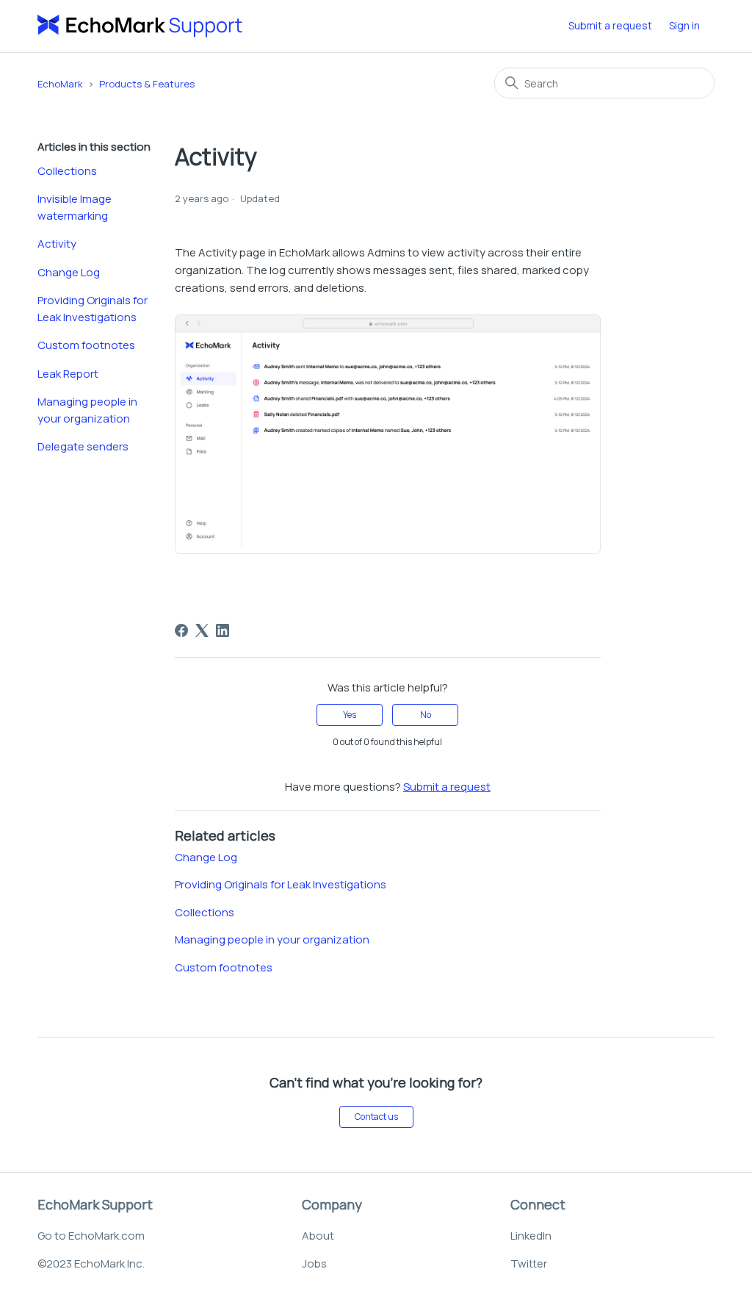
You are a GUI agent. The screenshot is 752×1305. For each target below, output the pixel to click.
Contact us (376, 1116)
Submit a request (610, 25)
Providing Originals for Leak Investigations (92, 308)
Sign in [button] (684, 25)
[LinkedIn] (222, 630)
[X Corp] (202, 630)
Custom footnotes (86, 345)
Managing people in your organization (87, 410)
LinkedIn (531, 1235)
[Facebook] (181, 630)
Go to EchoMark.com (91, 1235)
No (425, 714)
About (318, 1235)
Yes (349, 714)
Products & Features (147, 83)
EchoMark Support (95, 1204)
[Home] (140, 26)
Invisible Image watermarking (74, 207)
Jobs (314, 1263)
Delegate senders (83, 446)
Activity (56, 243)
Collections (67, 171)
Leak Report (67, 373)
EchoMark (60, 83)
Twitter (528, 1263)
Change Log (68, 272)
